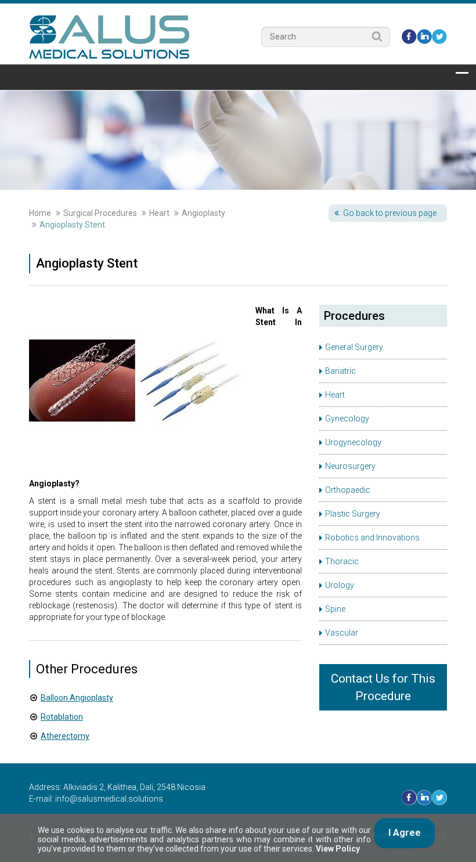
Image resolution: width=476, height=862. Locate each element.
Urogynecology (353, 442)
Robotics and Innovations (372, 537)
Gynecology (347, 418)
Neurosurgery (350, 466)
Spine (335, 609)
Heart (159, 213)
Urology (339, 585)
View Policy (338, 848)
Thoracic (342, 561)
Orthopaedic (347, 490)
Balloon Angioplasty (77, 697)
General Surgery (354, 347)
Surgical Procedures (100, 213)
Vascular (341, 632)
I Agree (404, 832)
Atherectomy (65, 736)
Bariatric (340, 371)
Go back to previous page (390, 213)
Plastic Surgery (352, 513)
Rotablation (62, 717)
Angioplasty (203, 213)
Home (40, 213)
